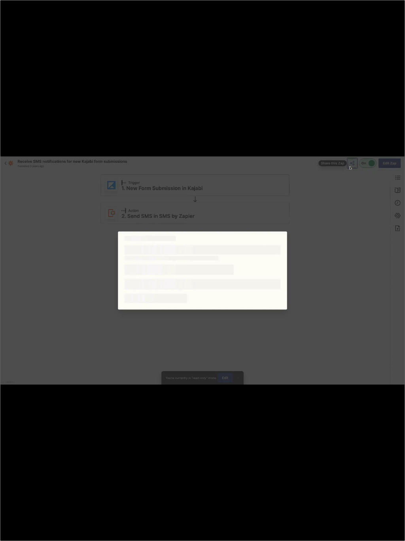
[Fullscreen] (394, 532)
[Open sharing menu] (374, 532)
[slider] (192, 532)
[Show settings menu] (353, 532)
